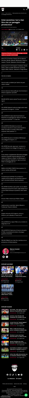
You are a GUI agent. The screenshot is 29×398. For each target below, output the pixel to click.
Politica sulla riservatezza (7, 383)
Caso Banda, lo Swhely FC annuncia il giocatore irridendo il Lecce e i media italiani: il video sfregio (18, 349)
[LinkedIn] (3, 257)
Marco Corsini (14, 249)
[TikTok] (13, 375)
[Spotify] (21, 375)
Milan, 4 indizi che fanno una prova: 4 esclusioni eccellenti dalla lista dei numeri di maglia (18, 330)
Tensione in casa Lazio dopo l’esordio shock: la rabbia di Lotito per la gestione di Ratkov (18, 336)
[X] (7, 257)
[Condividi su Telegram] (24, 49)
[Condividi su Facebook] (16, 49)
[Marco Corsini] (5, 251)
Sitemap (25, 383)
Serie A (3, 50)
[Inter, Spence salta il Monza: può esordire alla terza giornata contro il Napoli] (7, 270)
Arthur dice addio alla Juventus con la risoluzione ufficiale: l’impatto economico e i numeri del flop (18, 356)
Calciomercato (13, 313)
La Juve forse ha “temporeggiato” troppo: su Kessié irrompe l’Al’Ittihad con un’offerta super (18, 324)
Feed (15, 386)
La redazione (11, 378)
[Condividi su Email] (27, 49)
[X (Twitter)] (16, 375)
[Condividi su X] (19, 49)
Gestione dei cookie (18, 383)
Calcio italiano (4, 29)
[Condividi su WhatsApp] (22, 49)
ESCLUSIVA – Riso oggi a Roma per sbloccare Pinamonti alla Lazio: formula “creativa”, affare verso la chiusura (18, 311)
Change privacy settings (5, 396)
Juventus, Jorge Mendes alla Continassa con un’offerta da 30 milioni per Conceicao (18, 317)
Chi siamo (18, 378)
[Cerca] (24, 9)
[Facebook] (7, 375)
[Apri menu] (27, 9)
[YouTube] (19, 375)
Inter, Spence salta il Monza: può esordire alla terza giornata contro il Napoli (7, 277)
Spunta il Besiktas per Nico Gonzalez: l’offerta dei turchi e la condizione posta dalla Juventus (18, 343)
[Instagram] (10, 375)
